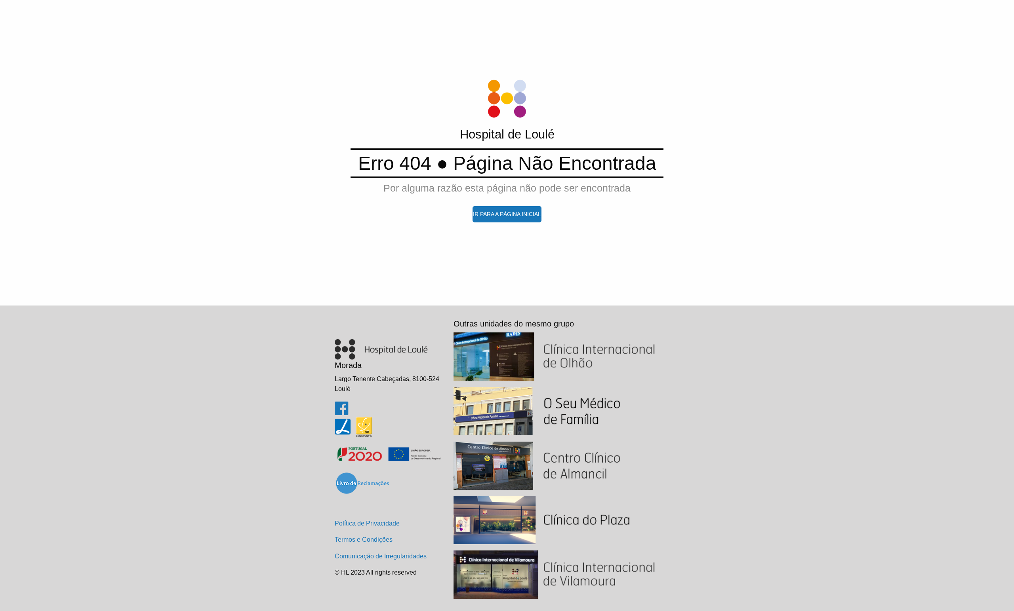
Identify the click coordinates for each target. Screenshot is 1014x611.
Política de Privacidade (367, 523)
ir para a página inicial (507, 214)
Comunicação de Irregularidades (381, 556)
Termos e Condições (364, 539)
